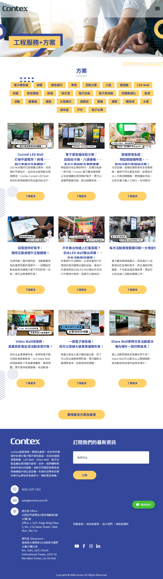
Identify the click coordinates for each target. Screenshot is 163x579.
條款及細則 (122, 524)
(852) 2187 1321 (31, 489)
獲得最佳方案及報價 (81, 414)
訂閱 (84, 475)
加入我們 (107, 524)
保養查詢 (78, 524)
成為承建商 (92, 524)
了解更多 (30, 196)
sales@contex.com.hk (34, 500)
